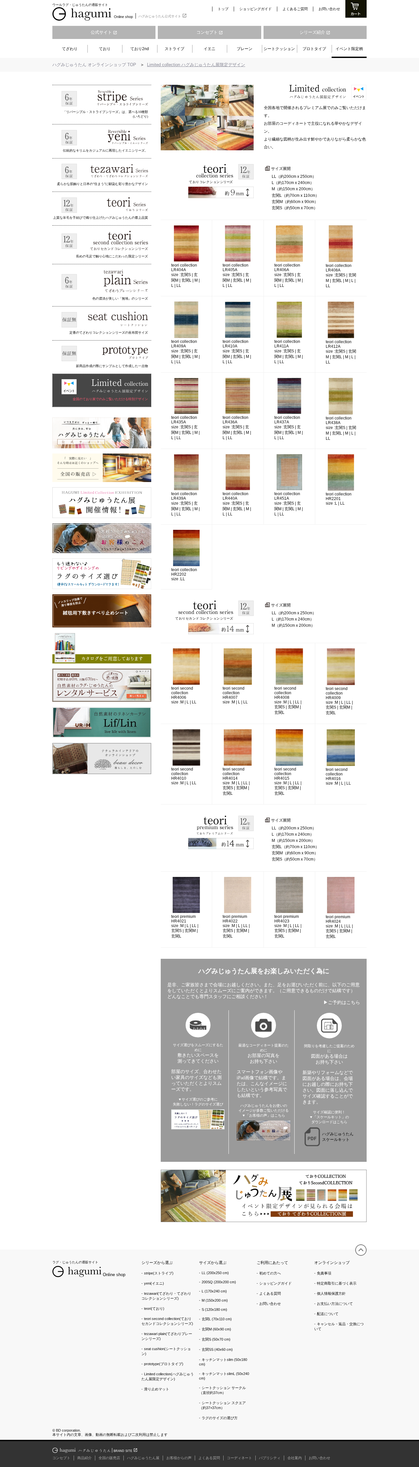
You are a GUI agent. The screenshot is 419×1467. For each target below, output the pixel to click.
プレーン (244, 48)
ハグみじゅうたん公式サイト (162, 15)
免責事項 (324, 1273)
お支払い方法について (335, 1304)
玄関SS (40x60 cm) (217, 1349)
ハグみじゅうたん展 (143, 1458)
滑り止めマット (156, 1389)
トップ (223, 9)
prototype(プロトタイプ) (163, 1364)
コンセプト (209, 32)
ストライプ (174, 48)
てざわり (70, 48)
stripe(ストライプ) (158, 1273)
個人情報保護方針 (331, 1293)
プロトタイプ (314, 48)
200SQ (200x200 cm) (219, 1282)
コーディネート (239, 1458)
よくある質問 (270, 1293)
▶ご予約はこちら (341, 1002)
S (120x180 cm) (214, 1309)
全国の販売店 (109, 1458)
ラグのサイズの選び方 (220, 1418)
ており (105, 48)
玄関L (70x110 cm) (217, 1319)
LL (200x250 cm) (215, 1273)
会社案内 (294, 1458)
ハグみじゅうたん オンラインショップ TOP (94, 64)
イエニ (209, 48)
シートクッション (279, 48)
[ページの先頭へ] (361, 1250)
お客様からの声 (178, 1458)
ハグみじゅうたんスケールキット (338, 1137)
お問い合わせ (329, 9)
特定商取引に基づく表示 (336, 1283)
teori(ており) (154, 1308)
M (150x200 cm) (215, 1300)
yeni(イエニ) (154, 1283)
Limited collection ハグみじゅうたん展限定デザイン (196, 64)
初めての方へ (270, 1273)
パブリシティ (270, 1458)
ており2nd (139, 48)
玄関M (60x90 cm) (216, 1329)
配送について (327, 1314)
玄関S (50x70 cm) (216, 1339)
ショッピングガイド (255, 9)
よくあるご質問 (295, 9)
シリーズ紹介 (315, 32)
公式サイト (104, 32)
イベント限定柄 (349, 48)
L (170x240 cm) (214, 1291)
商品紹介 (84, 1458)
